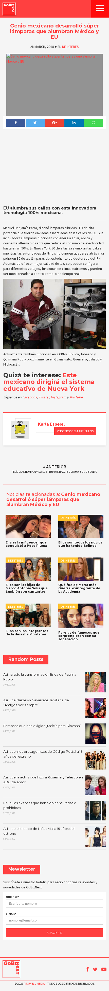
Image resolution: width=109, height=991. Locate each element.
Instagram (59, 397)
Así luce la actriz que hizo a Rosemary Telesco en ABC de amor (43, 782)
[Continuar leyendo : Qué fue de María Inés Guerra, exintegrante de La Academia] (80, 569)
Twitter (44, 397)
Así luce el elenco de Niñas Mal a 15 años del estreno (39, 833)
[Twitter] (35, 123)
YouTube (76, 397)
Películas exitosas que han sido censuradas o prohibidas (39, 808)
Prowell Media (34, 983)
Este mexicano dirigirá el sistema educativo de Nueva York (49, 381)
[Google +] (54, 123)
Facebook (29, 397)
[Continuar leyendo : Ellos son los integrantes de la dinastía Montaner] (28, 615)
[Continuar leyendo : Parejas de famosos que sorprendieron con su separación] (80, 616)
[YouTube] (103, 969)
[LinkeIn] (74, 123)
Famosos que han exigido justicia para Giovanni (42, 728)
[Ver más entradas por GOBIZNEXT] (20, 430)
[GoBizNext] (9, 9)
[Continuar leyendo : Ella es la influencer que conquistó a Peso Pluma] (28, 526)
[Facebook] (15, 123)
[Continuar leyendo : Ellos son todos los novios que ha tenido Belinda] (80, 526)
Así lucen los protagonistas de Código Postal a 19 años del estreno (43, 756)
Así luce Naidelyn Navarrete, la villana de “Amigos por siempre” (36, 705)
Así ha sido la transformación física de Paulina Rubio (39, 679)
